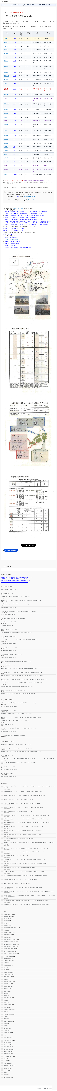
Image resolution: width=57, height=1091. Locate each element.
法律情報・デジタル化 (9, 1065)
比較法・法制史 (7, 1042)
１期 (14, 169)
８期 (14, 147)
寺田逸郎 (6, 89)
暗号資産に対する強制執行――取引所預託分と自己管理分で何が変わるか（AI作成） (22, 803)
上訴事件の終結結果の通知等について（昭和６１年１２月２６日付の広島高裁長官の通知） (28, 223)
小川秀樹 (6, 53)
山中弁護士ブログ (6, 1)
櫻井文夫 (6, 135)
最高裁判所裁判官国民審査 (10, 948)
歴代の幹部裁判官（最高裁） (10, 939)
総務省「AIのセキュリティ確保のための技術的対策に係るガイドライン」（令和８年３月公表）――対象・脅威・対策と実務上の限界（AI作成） (29, 896)
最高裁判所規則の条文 (9, 951)
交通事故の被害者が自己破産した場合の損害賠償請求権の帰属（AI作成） (20, 867)
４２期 (14, 38)
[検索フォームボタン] (54, 569)
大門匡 (5, 57)
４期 (14, 154)
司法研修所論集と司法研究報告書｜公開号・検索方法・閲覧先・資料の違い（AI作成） (23, 834)
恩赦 (5, 1011)
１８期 (14, 113)
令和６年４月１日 (7, 234)
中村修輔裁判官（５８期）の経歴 (8, 650)
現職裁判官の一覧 (8, 914)
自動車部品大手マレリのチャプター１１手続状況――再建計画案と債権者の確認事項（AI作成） (25, 859)
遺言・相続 (6, 1002)
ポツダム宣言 (7, 1070)
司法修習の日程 (7, 965)
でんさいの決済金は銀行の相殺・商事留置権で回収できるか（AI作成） (19, 838)
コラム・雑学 (7, 1068)
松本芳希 (6, 72)
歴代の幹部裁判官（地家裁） (10, 944)
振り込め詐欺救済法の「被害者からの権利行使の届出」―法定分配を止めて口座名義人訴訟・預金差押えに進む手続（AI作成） (29, 786)
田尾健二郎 (6, 104)
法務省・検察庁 (7, 1051)
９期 (14, 139)
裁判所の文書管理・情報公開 (10, 953)
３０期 (14, 60)
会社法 (5, 1016)
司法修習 (6, 962)
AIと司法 (6, 1060)
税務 (5, 1035)
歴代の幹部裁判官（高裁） (11, 550)
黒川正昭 (6, 161)
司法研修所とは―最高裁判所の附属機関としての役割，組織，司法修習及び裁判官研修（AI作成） (25, 863)
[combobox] (27, 569)
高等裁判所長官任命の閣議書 (12, 239)
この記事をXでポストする (28, 545)
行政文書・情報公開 (8, 1049)
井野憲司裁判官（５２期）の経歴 (8, 657)
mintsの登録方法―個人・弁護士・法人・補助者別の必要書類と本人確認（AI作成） (19, 668)
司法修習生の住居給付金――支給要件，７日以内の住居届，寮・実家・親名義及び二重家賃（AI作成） (26, 819)
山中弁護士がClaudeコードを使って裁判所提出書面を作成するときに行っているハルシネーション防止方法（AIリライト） (28, 758)
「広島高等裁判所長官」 (18, 208)
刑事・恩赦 (6, 1007)
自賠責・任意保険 (8, 986)
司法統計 (6, 930)
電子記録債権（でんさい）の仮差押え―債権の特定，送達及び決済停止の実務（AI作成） (23, 791)
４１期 (14, 42)
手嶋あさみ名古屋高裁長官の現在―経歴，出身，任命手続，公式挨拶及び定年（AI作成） (23, 887)
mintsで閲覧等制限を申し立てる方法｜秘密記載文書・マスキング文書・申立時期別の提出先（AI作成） (26, 900)
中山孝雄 (6, 46)
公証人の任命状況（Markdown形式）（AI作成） (11, 654)
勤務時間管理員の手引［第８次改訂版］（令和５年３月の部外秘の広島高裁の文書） (26, 211)
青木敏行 (6, 143)
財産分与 (6, 1000)
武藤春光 (6, 150)
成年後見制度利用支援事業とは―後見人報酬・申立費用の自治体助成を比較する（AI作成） (24, 826)
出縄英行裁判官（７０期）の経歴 (8, 589)
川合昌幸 (6, 66)
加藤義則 (6, 147)
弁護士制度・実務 (8, 976)
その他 (5, 1074)
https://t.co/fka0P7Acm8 (29, 196)
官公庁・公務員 (7, 1044)
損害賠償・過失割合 (8, 981)
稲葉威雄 (6, 117)
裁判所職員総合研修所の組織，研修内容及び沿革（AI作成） (17, 855)
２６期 (14, 79)
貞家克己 (6, 165)
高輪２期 (15, 174)
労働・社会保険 (7, 1037)
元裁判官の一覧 (7, 916)
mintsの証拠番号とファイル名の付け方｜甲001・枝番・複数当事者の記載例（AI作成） (20, 639)
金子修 (5, 38)
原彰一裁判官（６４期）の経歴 (8, 766)
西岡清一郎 (6, 76)
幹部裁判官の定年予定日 (11, 237)
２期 (14, 158)
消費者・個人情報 (8, 1032)
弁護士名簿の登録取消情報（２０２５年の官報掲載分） (13, 690)
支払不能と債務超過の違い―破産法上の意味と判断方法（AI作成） (18, 811)
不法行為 (6, 1025)
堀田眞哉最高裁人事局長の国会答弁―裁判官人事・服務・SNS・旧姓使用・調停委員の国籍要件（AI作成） (27, 904)
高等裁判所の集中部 (10, 245)
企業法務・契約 (7, 1028)
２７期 (14, 76)
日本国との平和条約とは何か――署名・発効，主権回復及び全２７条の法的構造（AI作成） (24, 807)
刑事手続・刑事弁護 (8, 1009)
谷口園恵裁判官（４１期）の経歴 (8, 607)
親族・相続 (6, 991)
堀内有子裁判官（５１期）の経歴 (8, 622)
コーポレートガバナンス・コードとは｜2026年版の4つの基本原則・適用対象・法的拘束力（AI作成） (26, 871)
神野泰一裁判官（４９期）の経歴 (8, 636)
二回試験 (6, 969)
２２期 (14, 98)
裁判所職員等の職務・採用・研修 (11, 927)
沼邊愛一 (6, 174)
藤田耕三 (6, 139)
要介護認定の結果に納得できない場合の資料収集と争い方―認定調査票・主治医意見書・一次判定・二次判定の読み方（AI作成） (29, 843)
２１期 (14, 94)
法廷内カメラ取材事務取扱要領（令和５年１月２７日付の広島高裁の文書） (24, 213)
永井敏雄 (6, 79)
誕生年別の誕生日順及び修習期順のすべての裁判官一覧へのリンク (16, 580)
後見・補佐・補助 (8, 997)
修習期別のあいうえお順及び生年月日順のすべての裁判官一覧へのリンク (17, 578)
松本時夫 (6, 124)
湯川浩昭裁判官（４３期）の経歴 (8, 731)
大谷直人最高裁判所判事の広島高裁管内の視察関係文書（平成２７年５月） (24, 219)
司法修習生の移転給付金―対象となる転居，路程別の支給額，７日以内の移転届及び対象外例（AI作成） (27, 815)
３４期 (14, 57)
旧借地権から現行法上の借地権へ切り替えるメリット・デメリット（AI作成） (21, 879)
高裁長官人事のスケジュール (12, 241)
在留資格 (6, 1018)
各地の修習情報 (7, 958)
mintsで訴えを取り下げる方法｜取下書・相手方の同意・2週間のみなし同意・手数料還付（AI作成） (26, 875)
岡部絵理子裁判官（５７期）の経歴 (9, 629)
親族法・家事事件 (8, 1004)
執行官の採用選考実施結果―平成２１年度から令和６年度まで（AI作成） (17, 661)
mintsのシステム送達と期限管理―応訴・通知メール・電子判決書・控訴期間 (18, 693)
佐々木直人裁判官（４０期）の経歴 (9, 647)
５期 (14, 150)
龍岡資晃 (6, 113)
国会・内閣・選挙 (8, 1046)
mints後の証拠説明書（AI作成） (8, 665)
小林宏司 (6, 42)
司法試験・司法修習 (8, 956)
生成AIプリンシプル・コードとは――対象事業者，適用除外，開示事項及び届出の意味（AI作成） (22, 682)
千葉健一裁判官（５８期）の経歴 (8, 643)
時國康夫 (6, 154)
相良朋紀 (6, 94)
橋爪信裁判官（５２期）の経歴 (8, 614)
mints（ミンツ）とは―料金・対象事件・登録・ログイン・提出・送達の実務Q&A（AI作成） (21, 600)
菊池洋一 (6, 60)
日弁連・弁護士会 (8, 974)
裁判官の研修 (7, 920)
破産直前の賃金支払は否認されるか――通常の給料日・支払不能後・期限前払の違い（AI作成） (25, 795)
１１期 (14, 135)
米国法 (5, 1072)
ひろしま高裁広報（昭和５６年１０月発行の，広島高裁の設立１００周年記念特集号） (26, 224)
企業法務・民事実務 (8, 1014)
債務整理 (6, 1023)
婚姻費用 (6, 993)
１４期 (14, 117)
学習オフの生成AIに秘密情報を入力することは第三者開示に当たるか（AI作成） (18, 611)
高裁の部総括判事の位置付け (12, 243)
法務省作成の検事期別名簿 (7, 625)
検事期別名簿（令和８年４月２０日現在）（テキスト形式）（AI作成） (16, 596)
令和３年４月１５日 (8, 228)
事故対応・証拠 (7, 988)
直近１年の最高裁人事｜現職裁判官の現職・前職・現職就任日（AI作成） (17, 632)
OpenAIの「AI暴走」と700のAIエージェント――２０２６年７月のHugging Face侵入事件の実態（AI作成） (24, 679)
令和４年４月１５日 (19, 228)
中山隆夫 (6, 83)
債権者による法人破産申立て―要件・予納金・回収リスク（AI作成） (19, 799)
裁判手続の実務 (7, 925)
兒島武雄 (6, 158)
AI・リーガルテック (8, 1056)
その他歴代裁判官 (8, 934)
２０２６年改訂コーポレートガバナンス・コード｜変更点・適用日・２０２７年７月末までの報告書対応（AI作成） (29, 891)
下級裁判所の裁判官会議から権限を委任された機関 (18, 247)
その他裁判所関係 (8, 1077)
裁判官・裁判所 (7, 918)
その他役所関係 (7, 1053)
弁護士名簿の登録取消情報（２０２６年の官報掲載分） (13, 618)
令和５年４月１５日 (8, 230)
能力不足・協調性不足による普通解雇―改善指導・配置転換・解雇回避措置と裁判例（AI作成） (22, 675)
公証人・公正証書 (8, 1021)
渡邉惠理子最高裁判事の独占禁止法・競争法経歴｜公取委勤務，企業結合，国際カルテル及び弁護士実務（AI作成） (29, 822)
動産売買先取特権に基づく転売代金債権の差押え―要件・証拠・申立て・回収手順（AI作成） (24, 852)
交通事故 (6, 979)
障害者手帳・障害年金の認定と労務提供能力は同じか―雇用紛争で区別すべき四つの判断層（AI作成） (26, 848)
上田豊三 (6, 120)
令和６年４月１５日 (19, 230)
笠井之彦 (6, 49)
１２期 (14, 124)
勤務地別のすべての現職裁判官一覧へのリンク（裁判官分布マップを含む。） (18, 577)
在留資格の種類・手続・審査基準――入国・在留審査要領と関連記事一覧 (17, 686)
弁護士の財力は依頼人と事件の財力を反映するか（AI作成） (17, 883)
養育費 (5, 995)
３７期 (14, 53)
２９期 (14, 66)
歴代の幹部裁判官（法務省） (10, 946)
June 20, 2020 (31, 200)
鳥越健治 (6, 109)
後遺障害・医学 (7, 983)
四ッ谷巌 (6, 169)
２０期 (14, 104)
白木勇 (5, 98)
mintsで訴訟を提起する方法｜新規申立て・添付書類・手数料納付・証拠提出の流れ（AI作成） (22, 672)
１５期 (14, 120)
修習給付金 (6, 967)
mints (5, 1058)
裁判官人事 (6, 923)
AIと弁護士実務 (7, 1063)
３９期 (14, 46)
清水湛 (5, 130)
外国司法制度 (7, 937)
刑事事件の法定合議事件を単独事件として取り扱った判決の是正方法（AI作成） (18, 728)
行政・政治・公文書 (8, 1040)
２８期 (14, 72)
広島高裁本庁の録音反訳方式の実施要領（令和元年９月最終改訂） (21, 217)
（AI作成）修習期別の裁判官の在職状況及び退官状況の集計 (14, 582)
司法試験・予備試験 (8, 960)
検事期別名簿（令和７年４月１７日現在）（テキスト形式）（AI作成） (16, 604)
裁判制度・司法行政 (8, 932)
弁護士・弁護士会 (8, 972)
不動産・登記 (7, 1030)
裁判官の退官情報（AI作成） (7, 593)
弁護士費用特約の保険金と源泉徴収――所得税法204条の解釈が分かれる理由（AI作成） (23, 830)
